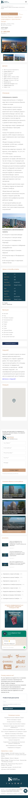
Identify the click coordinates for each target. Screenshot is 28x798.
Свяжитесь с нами (12, 793)
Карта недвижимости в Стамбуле (14, 745)
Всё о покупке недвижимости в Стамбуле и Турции (14, 731)
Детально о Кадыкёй (9, 379)
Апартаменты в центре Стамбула (11, 577)
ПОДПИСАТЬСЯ (8, 708)
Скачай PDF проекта (10, 343)
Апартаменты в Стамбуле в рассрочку (12, 584)
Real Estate (10, 437)
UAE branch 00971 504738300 (8, 769)
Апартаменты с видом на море (10, 588)
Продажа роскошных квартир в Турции (14, 717)
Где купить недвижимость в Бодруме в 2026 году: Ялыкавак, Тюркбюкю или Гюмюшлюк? (17, 563)
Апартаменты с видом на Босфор (11, 574)
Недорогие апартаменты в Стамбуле (12, 591)
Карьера (3, 793)
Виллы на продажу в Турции (14, 719)
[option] (14, 45)
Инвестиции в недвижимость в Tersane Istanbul (14, 735)
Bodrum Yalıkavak (14, 758)
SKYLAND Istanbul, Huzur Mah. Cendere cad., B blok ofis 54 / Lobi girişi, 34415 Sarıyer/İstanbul (13, 755)
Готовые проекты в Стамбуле (14, 721)
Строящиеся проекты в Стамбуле (11, 598)
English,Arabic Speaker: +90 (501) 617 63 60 (11, 767)
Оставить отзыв (22, 793)
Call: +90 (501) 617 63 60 (12, 439)
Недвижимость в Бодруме (14, 747)
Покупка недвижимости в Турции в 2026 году (14, 729)
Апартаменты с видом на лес (10, 581)
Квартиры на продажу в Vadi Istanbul (12, 595)
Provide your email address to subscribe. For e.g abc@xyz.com (12, 705)
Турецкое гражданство (14, 740)
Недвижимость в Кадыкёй (14, 531)
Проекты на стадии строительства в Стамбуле (14, 723)
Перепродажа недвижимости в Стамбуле (14, 737)
